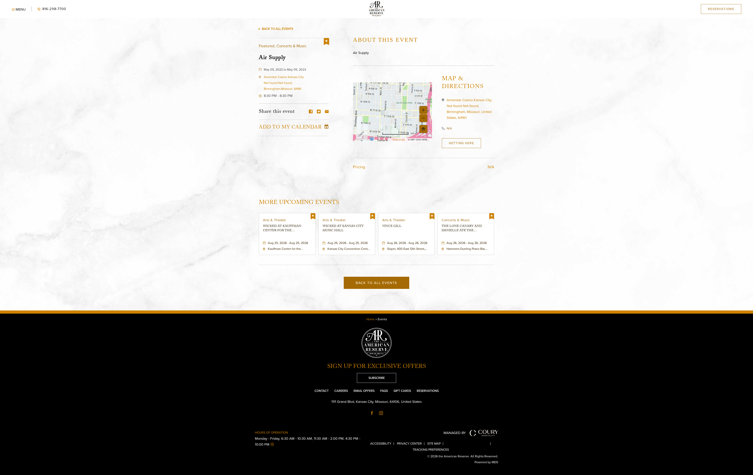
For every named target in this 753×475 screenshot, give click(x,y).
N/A (449, 128)
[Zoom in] (423, 110)
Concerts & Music (456, 220)
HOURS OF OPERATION (271, 432)
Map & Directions (462, 83)
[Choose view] (423, 129)
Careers (341, 391)
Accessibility (380, 443)
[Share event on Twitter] (319, 112)
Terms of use (398, 139)
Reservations (428, 391)
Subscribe (371, 376)
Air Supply (272, 58)
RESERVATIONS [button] (721, 9)
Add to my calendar (290, 128)
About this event (385, 39)
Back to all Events (277, 28)
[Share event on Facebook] (311, 112)
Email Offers (364, 391)
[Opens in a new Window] (372, 413)
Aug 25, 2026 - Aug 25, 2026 (288, 243)
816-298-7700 (49, 9)
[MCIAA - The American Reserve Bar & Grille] (376, 9)
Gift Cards (402, 391)
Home (370, 319)
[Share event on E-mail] (327, 112)
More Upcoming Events (299, 202)
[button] (19, 9)
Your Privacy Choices (470, 443)
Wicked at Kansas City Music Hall (343, 228)
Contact (322, 391)
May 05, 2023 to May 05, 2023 (285, 69)
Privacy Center (409, 443)
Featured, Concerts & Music (282, 46)
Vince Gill (391, 226)
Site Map (434, 443)
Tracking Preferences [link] (431, 449)
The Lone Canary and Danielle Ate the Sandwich (462, 228)
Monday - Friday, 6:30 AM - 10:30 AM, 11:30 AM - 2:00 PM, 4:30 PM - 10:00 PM (307, 441)
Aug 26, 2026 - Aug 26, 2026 (407, 243)
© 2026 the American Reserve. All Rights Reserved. (462, 456)
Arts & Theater (274, 220)
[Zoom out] (423, 118)
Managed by (455, 432)
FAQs (384, 391)
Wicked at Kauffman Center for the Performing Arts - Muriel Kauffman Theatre (286, 228)
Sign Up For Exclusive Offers (376, 367)
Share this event (277, 112)
